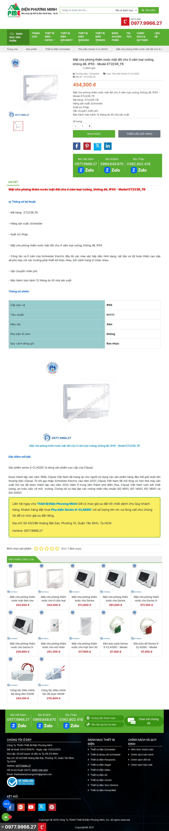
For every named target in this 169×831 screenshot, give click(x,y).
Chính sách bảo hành (142, 754)
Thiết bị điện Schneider (102, 749)
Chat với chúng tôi (149, 721)
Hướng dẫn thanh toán (103, 718)
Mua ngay (94, 133)
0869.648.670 (112, 164)
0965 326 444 (40, 770)
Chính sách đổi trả (140, 759)
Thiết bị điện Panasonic (103, 759)
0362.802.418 (138, 164)
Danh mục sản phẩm (15, 37)
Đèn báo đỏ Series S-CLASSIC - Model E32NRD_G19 (146, 647)
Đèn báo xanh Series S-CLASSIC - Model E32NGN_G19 (115, 647)
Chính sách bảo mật (141, 764)
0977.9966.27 (86, 164)
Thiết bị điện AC (99, 774)
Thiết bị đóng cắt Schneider (105, 754)
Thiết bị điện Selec (100, 769)
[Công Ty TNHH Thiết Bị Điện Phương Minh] (32, 10)
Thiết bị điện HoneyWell (103, 790)
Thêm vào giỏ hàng (139, 133)
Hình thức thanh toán (142, 749)
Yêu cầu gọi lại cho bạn (103, 724)
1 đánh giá (89, 68)
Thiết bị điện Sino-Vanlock (104, 785)
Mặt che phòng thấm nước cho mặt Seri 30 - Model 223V (84, 647)
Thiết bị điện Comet (101, 780)
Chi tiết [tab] (13, 182)
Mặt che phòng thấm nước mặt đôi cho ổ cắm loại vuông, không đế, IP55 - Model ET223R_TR (84, 445)
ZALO (6, 804)
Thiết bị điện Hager (100, 764)
